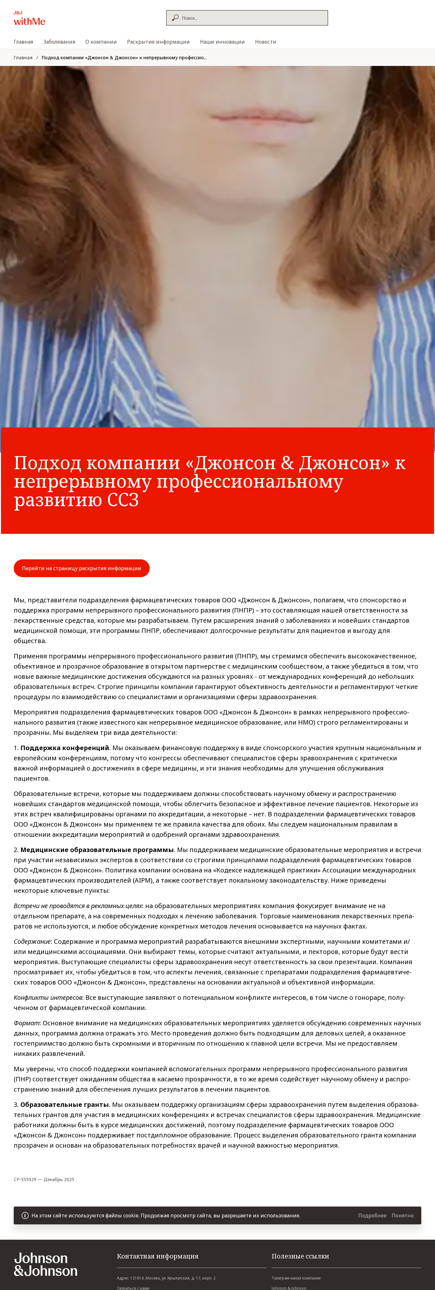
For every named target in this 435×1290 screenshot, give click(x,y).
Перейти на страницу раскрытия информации (81, 568)
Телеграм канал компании (296, 1278)
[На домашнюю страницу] (43, 18)
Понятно (403, 1215)
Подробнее (372, 1215)
